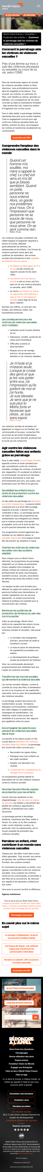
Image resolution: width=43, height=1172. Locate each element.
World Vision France (13, 34)
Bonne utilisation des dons (21, 1056)
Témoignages (21, 1053)
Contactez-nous (21, 1100)
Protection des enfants (14, 37)
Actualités (30, 34)
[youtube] (18, 1130)
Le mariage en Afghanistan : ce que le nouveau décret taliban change (21, 936)
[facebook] (21, 1130)
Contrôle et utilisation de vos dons (21, 1120)
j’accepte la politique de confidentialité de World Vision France (25, 1023)
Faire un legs (21, 1074)
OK (35, 1017)
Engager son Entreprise (21, 1067)
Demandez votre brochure (21, 1093)
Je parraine (29, 15)
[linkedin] (25, 1130)
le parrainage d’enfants (30, 460)
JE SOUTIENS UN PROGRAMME (20, 988)
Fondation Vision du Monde (21, 1064)
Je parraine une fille (21, 137)
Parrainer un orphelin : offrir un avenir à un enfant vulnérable (21, 961)
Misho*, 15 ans (15, 420)
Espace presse (21, 1060)
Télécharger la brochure (21, 915)
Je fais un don (12, 15)
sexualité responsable (11, 538)
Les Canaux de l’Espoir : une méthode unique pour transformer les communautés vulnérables (21, 949)
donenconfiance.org (25, 1153)
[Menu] (38, 5)
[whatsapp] (28, 1130)
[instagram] (15, 1130)
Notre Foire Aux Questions (21, 1049)
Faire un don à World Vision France (22, 1071)
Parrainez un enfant (21, 1106)
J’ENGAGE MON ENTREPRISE (19, 1003)
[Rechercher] (39, 15)
